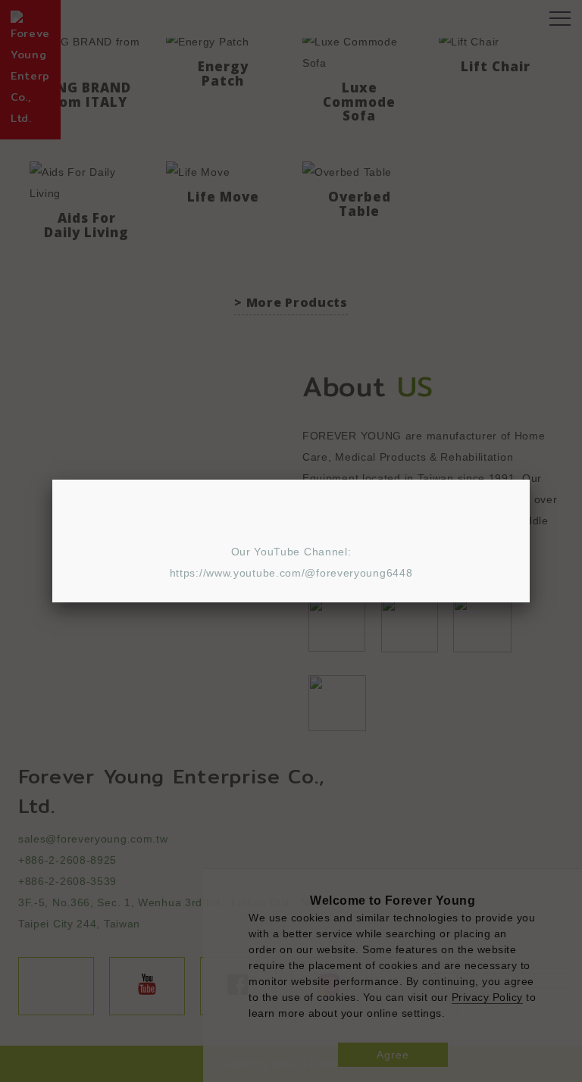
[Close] (529, 479)
